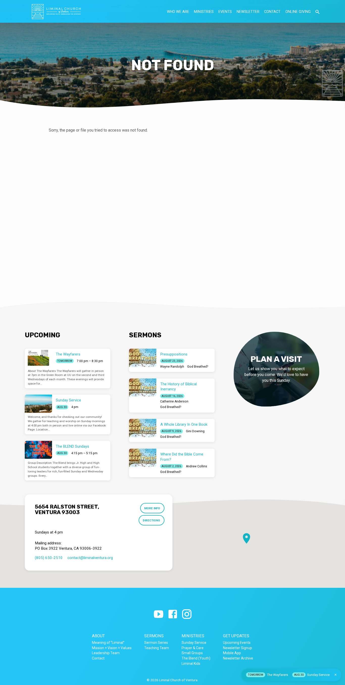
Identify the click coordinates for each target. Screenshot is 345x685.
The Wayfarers (68, 354)
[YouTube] (158, 614)
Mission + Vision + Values (112, 648)
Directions (151, 520)
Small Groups (192, 653)
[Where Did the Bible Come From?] (142, 458)
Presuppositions (173, 354)
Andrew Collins (196, 466)
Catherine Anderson (174, 401)
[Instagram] (186, 614)
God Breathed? (197, 366)
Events (225, 12)
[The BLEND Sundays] (38, 450)
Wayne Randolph (172, 366)
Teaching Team (156, 648)
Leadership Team (106, 653)
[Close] (335, 675)
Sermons (154, 635)
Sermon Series (156, 643)
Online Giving (298, 12)
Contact (272, 12)
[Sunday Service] (38, 404)
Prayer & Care (193, 648)
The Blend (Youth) (196, 658)
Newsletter (248, 12)
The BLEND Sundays (72, 446)
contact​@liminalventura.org (90, 557)
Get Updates (236, 635)
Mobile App (232, 653)
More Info (152, 508)
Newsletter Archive (238, 658)
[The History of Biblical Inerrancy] (142, 387)
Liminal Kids (191, 664)
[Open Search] (317, 12)
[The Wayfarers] (38, 358)
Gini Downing (195, 431)
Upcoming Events (237, 643)
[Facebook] (172, 614)
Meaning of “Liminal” (108, 643)
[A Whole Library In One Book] (142, 428)
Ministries (204, 12)
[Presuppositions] (142, 358)
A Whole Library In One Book (183, 424)
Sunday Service (68, 400)
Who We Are (178, 12)
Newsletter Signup (237, 648)
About (98, 635)
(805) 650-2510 (49, 557)
